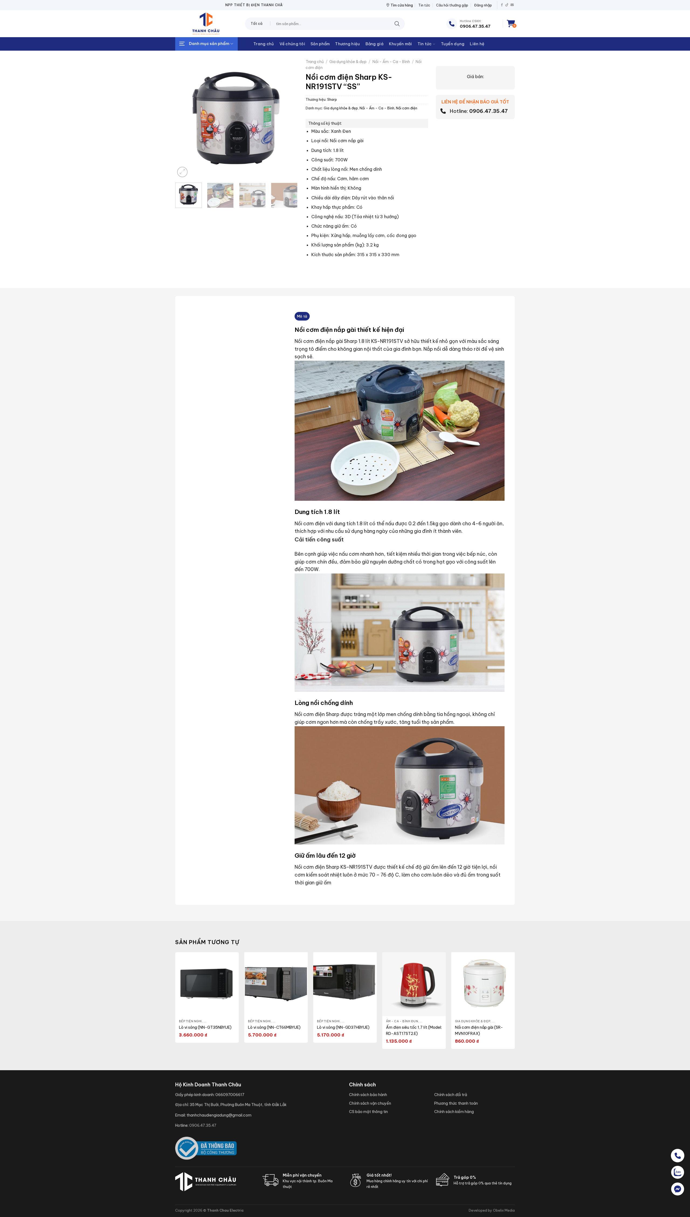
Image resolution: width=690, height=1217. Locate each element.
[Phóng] (182, 172)
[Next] (288, 113)
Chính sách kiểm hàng (454, 1111)
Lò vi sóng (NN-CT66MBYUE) (274, 1027)
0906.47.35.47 (488, 111)
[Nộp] (397, 23)
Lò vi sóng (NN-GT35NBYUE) (205, 1027)
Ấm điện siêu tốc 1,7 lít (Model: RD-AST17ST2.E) (414, 1030)
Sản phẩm (320, 43)
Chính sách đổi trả (450, 1094)
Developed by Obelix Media (492, 1210)
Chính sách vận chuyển (370, 1103)
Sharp (332, 99)
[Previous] (184, 113)
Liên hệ (477, 43)
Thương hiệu (347, 43)
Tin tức (424, 5)
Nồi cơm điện (406, 108)
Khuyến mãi (400, 43)
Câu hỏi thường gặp (452, 5)
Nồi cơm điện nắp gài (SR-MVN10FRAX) (479, 1030)
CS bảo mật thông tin (368, 1111)
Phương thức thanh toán (456, 1103)
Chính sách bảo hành (368, 1094)
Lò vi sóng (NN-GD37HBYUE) (343, 1027)
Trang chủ (263, 43)
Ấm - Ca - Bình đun (402, 1021)
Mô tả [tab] (302, 316)
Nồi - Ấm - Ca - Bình (391, 61)
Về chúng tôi (292, 43)
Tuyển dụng (453, 43)
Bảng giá (374, 43)
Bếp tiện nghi (190, 1021)
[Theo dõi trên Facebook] (501, 5)
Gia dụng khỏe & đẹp (348, 61)
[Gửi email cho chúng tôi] (512, 5)
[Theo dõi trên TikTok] (507, 5)
